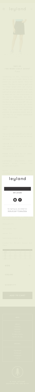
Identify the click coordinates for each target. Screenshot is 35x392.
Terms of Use (12, 211)
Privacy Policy (22, 211)
